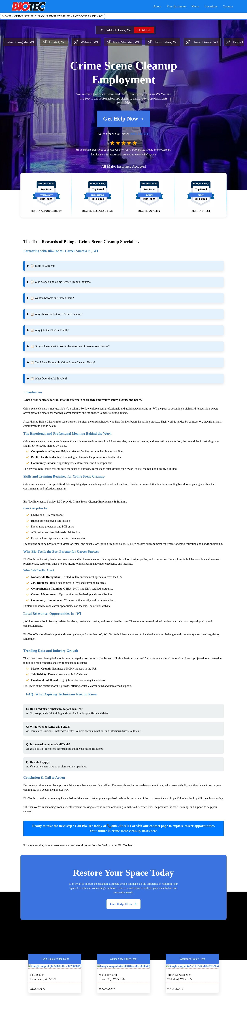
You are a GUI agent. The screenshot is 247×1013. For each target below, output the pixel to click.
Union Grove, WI (170, 42)
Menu (195, 6)
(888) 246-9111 (140, 134)
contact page (158, 826)
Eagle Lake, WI (209, 42)
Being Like (45, 421)
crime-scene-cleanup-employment (42, 16)
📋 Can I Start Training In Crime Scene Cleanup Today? (62, 362)
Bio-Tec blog (125, 845)
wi (101, 16)
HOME (6, 16)
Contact (228, 6)
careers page (47, 766)
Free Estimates (176, 6)
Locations (211, 6)
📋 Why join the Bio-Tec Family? (49, 330)
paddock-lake (84, 16)
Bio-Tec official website (96, 605)
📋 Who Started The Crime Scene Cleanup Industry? (60, 281)
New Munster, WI (91, 42)
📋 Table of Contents (42, 265)
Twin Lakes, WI (131, 42)
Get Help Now (120, 118)
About (157, 6)
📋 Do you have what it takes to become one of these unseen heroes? (70, 346)
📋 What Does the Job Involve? (48, 378)
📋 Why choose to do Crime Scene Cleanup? (56, 314)
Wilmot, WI (54, 42)
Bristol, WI (23, 42)
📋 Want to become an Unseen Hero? (52, 297)
